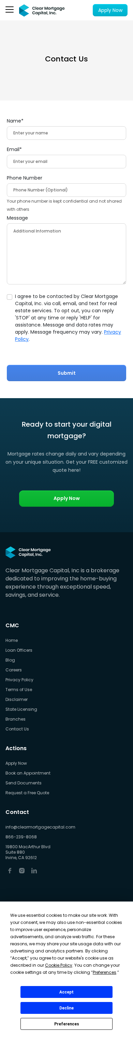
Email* (14, 149)
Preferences (66, 1024)
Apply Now (110, 10)
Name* (15, 120)
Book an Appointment (27, 773)
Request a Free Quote (27, 793)
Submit (67, 373)
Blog (10, 660)
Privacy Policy (19, 680)
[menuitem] (40, 641)
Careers (13, 670)
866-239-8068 (21, 837)
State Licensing (21, 709)
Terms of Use (18, 689)
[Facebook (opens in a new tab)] (9, 870)
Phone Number (24, 177)
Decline (66, 1008)
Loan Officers (18, 650)
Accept (66, 992)
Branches (15, 719)
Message (17, 218)
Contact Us (17, 729)
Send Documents (23, 783)
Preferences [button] (104, 972)
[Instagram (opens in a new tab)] (22, 870)
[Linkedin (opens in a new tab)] (34, 870)
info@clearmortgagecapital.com (40, 827)
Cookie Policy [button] (58, 965)
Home (11, 640)
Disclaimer (16, 699)
